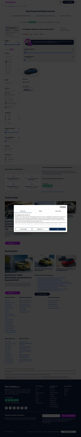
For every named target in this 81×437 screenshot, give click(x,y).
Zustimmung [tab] (22, 211)
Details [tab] (40, 211)
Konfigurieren (40, 229)
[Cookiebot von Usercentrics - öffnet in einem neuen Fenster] (61, 207)
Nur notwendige (23, 229)
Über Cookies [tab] (58, 211)
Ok (57, 229)
